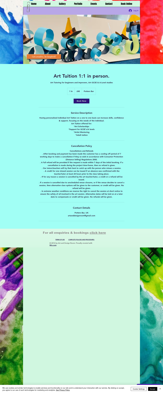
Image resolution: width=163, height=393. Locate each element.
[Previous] (26, 39)
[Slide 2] (63, 60)
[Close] (160, 389)
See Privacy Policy (63, 390)
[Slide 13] (94, 60)
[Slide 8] (80, 60)
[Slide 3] (66, 60)
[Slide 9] (83, 60)
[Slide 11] (88, 60)
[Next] (137, 39)
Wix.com (53, 245)
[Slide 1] (60, 60)
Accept (152, 389)
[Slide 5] (72, 60)
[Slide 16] (102, 60)
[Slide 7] (77, 60)
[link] (81, 101)
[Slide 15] (99, 60)
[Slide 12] (91, 60)
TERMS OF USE (60, 239)
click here (98, 232)
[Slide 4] (69, 60)
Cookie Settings (139, 389)
